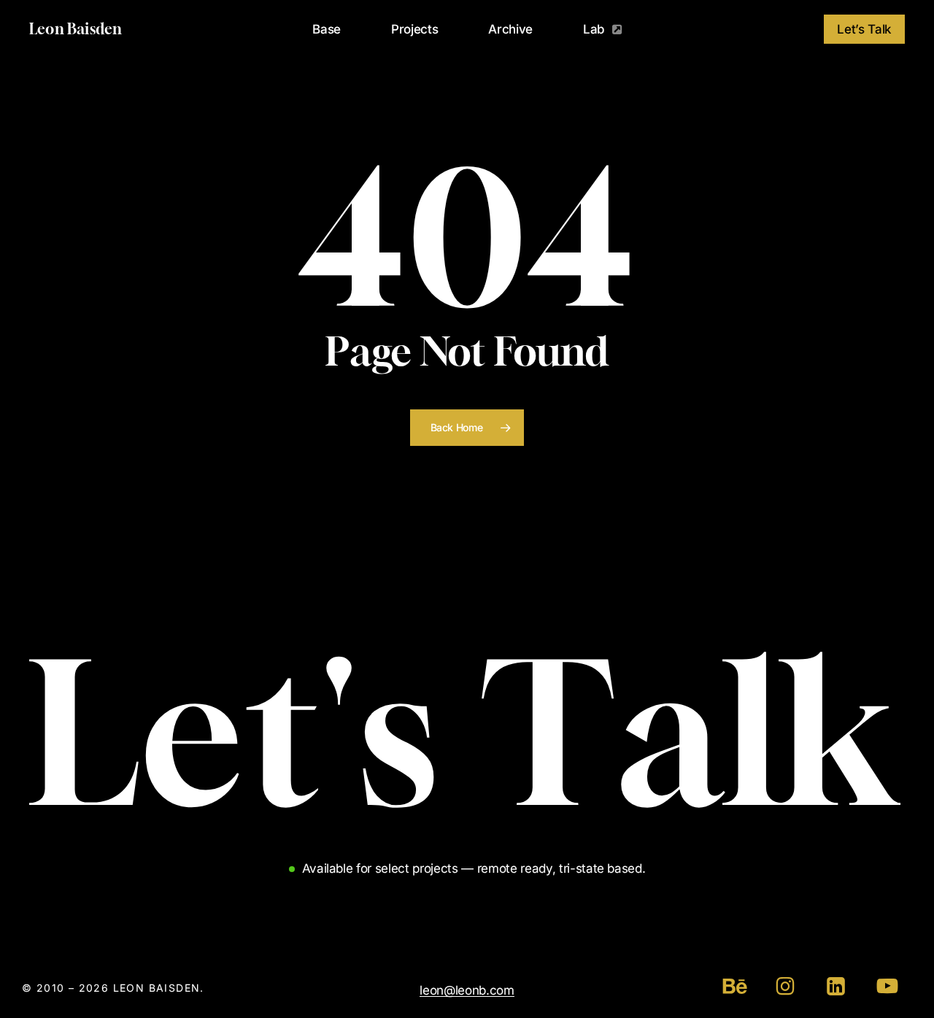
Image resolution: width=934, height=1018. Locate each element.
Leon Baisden (75, 29)
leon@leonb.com (467, 990)
